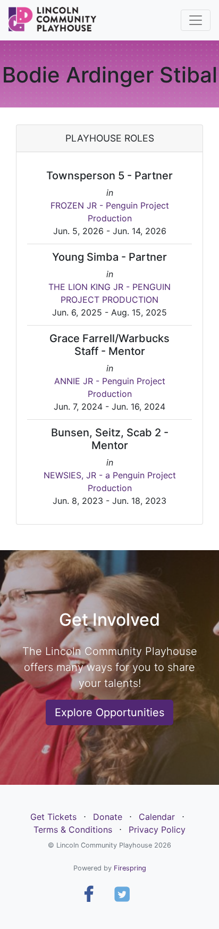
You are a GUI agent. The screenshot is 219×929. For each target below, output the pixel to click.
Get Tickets (53, 816)
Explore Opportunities (109, 712)
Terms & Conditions (72, 829)
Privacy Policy (157, 829)
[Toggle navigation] (195, 20)
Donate (107, 816)
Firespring (130, 868)
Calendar (157, 816)
